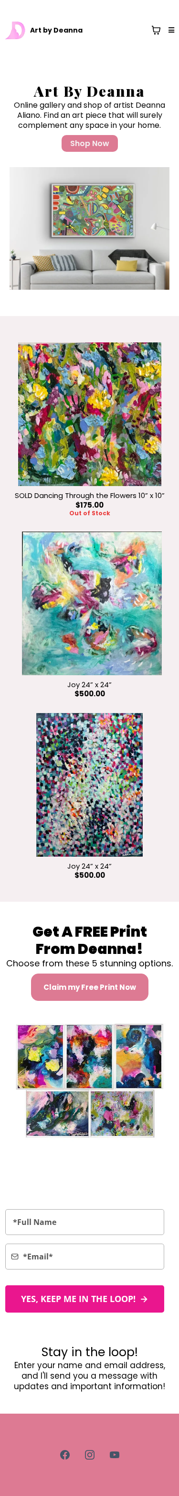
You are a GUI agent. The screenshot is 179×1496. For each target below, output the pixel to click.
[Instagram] (89, 1454)
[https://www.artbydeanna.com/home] (15, 30)
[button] (170, 30)
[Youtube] (114, 1454)
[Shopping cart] (156, 30)
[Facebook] (65, 1454)
